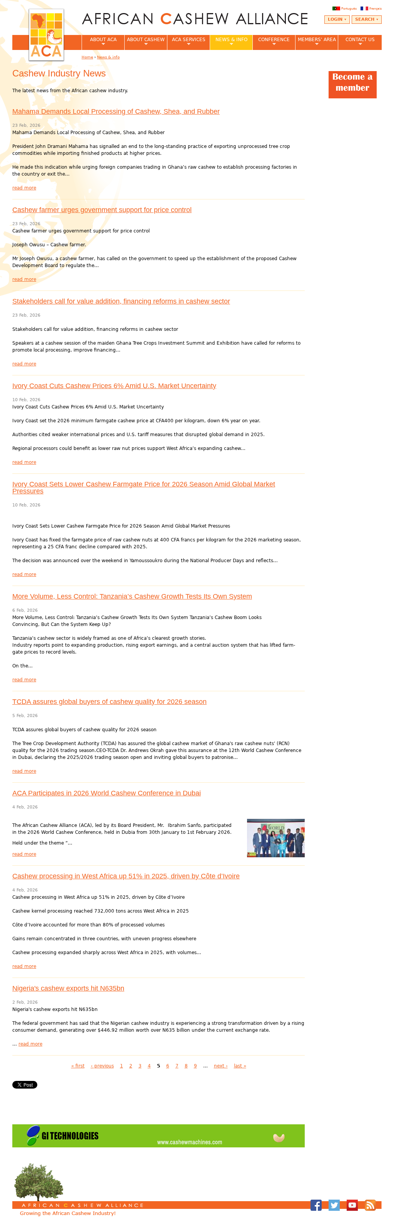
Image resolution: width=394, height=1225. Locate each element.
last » (240, 1066)
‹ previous (102, 1066)
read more (24, 188)
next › (221, 1066)
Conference (271, 42)
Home (87, 57)
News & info (228, 42)
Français (375, 8)
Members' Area (315, 42)
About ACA (99, 42)
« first (78, 1066)
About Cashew (144, 42)
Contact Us (356, 42)
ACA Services (186, 42)
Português (349, 8)
